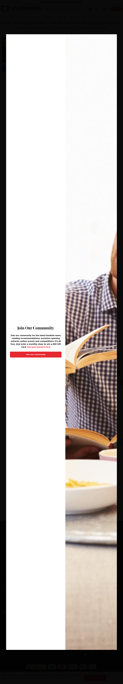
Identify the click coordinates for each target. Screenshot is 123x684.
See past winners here (38, 347)
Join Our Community (36, 354)
